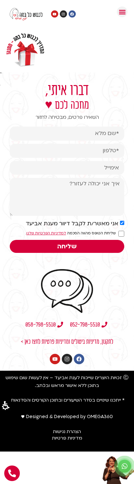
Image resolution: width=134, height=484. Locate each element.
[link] (124, 466)
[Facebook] (79, 359)
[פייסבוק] (72, 14)
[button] (122, 11)
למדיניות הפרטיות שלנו (46, 233)
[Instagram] (67, 359)
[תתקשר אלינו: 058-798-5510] (12, 473)
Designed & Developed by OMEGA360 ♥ (67, 417)
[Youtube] (55, 359)
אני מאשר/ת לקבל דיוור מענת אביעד (72, 223)
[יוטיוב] (54, 14)
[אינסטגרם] (63, 14)
